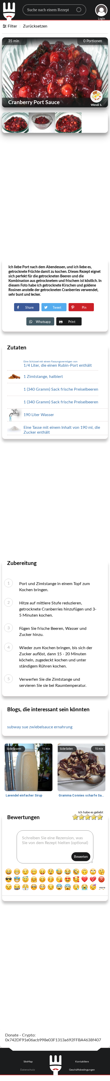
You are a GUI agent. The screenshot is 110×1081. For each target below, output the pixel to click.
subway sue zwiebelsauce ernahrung (39, 727)
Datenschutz (27, 1070)
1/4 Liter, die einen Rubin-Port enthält (58, 363)
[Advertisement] (55, 202)
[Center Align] (80, 7)
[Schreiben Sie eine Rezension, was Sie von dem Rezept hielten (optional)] (55, 846)
